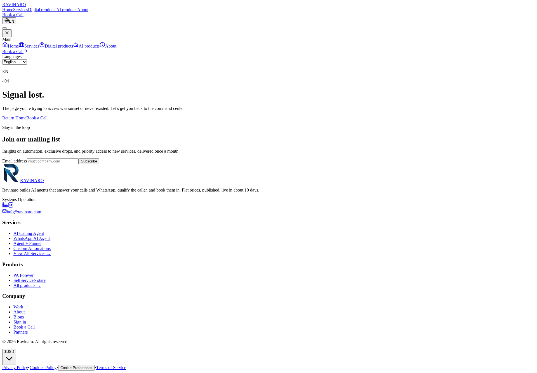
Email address (14, 161)
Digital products (42, 9)
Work (18, 306)
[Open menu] (4, 28)
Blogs (18, 317)
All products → (27, 285)
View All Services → (32, 253)
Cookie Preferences (76, 368)
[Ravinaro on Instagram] (10, 206)
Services (20, 9)
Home (7, 9)
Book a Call (12, 14)
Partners (20, 332)
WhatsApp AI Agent (31, 238)
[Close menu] (7, 33)
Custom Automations (32, 248)
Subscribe (89, 161)
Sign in (19, 322)
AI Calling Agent (28, 233)
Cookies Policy (43, 367)
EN (11, 21)
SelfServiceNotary (29, 280)
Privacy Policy (15, 367)
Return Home (14, 117)
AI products (66, 9)
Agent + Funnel (27, 243)
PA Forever (23, 275)
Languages (12, 56)
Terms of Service (111, 367)
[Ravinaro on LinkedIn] (5, 206)
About (82, 9)
